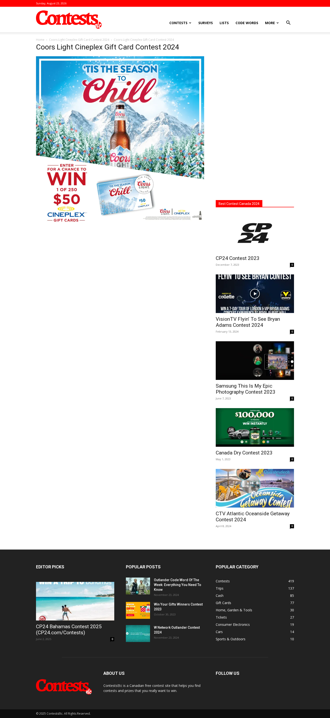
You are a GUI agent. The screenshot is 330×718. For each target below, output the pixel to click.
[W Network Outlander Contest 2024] (138, 633)
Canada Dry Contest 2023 (244, 453)
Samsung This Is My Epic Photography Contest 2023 (245, 389)
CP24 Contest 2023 (237, 258)
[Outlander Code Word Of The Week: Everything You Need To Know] (138, 586)
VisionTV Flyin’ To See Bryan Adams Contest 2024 (248, 322)
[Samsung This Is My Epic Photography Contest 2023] (255, 360)
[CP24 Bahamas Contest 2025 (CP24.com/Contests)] (75, 601)
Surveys (205, 23)
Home (40, 40)
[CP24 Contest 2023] (255, 233)
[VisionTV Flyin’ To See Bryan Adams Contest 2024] (255, 293)
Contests (178, 23)
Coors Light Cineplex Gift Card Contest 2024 (79, 40)
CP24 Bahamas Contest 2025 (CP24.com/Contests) (69, 629)
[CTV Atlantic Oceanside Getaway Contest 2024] (255, 488)
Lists (224, 23)
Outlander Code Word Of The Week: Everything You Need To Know (177, 585)
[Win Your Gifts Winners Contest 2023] (138, 610)
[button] (288, 23)
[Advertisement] (255, 117)
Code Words (247, 23)
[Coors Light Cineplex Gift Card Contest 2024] (120, 223)
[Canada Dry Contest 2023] (255, 427)
